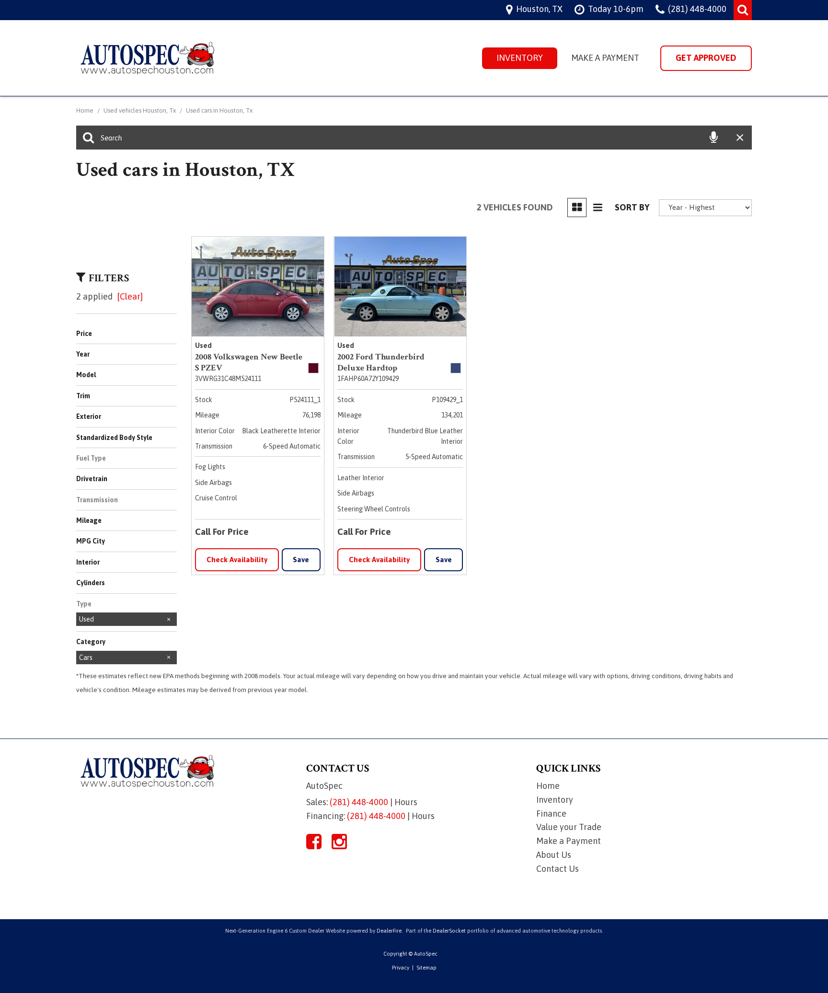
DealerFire (389, 931)
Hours (405, 802)
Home (85, 110)
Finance (551, 813)
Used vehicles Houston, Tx (140, 110)
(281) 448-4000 (359, 802)
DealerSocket (449, 931)
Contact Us (557, 869)
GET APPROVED (706, 58)
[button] (743, 10)
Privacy (400, 967)
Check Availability (237, 559)
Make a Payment (605, 58)
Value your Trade (568, 827)
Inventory (519, 58)
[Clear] (130, 296)
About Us (553, 855)
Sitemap (426, 967)
